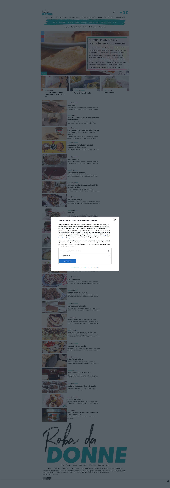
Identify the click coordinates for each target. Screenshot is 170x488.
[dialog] (85, 244)
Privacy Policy (95, 267)
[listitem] (85, 251)
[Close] (115, 220)
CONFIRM (67, 261)
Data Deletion (75, 267)
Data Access (85, 267)
